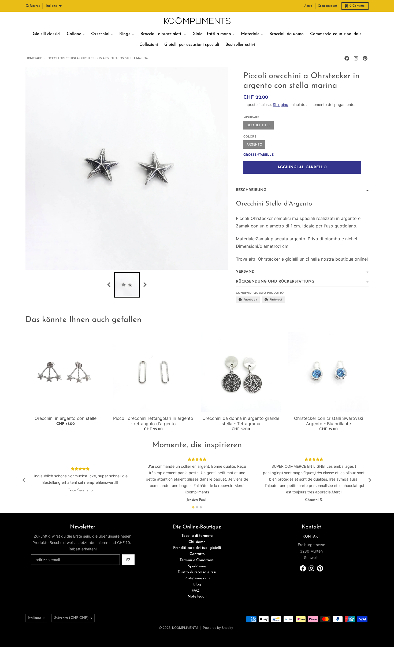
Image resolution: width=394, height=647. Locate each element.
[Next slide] (144, 284)
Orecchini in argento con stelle (65, 418)
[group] (127, 285)
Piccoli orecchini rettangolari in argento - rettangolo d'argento (153, 421)
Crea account (327, 5)
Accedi (308, 5)
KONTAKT (311, 536)
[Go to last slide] (24, 480)
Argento (254, 144)
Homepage (33, 58)
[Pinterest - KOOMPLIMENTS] (365, 58)
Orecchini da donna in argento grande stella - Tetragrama (240, 421)
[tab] (193, 507)
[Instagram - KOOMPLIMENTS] (355, 58)
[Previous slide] (109, 284)
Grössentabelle (258, 155)
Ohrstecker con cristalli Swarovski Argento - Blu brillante (328, 421)
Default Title (258, 125)
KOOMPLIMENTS (185, 628)
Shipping (280, 104)
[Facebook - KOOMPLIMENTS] (346, 58)
